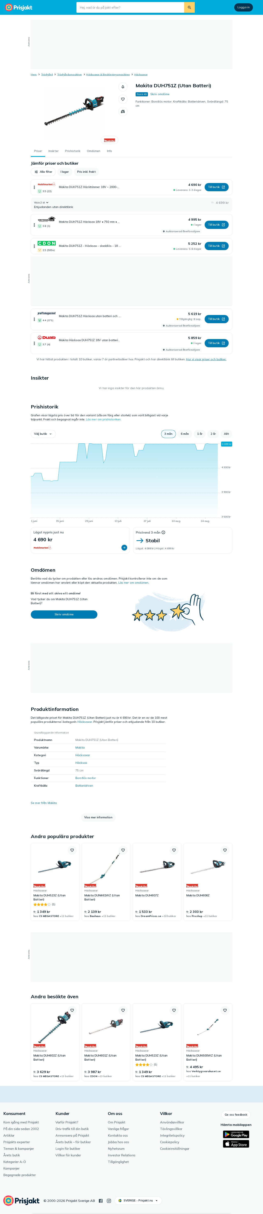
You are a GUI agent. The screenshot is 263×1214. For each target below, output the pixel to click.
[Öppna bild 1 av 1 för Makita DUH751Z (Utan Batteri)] (74, 113)
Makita (80, 747)
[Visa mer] (34, 187)
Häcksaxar (141, 74)
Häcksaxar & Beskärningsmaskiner (108, 74)
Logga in (244, 7)
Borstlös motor (85, 778)
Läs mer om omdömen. (133, 582)
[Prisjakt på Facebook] (100, 1200)
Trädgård (47, 74)
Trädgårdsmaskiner (69, 74)
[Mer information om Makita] (109, 140)
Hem (34, 74)
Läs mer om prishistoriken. (103, 419)
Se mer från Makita (44, 803)
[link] (55, 882)
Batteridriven (84, 785)
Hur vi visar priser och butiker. (206, 359)
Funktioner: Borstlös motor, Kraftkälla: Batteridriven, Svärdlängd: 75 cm (182, 103)
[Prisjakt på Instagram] (108, 1200)
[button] (122, 86)
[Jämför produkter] (122, 111)
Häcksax (81, 763)
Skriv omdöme (160, 94)
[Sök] (189, 7)
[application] (131, 482)
